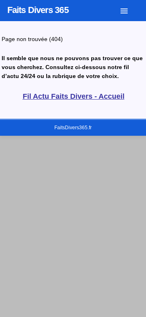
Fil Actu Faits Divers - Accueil (74, 96)
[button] (130, 9)
